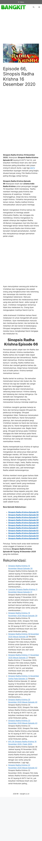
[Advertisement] (22, 28)
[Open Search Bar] (33, 7)
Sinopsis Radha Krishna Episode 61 (23, 528)
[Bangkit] (13, 7)
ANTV (32, 168)
